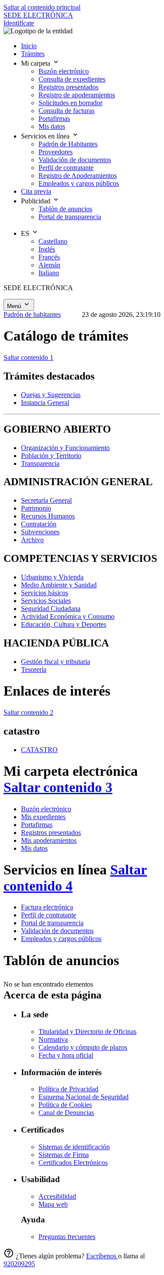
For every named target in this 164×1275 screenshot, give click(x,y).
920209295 (19, 1264)
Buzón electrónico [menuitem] (63, 71)
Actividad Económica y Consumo (68, 616)
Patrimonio (36, 508)
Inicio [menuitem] (29, 46)
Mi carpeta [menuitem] (36, 63)
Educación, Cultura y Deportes (63, 624)
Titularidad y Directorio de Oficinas (87, 1031)
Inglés (46, 249)
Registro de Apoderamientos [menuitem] (77, 175)
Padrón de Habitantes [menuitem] (68, 144)
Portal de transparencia (52, 923)
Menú (15, 306)
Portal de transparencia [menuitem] (69, 216)
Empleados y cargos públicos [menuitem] (78, 183)
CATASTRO (39, 749)
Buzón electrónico (46, 809)
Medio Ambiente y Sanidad (59, 585)
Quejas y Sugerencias (50, 394)
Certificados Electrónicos (73, 1162)
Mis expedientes (43, 816)
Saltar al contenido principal (41, 7)
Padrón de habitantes (32, 314)
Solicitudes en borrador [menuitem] (70, 103)
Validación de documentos (57, 930)
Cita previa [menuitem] (36, 191)
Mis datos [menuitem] (51, 126)
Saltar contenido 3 (57, 787)
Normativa (53, 1039)
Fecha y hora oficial (65, 1055)
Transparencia (40, 463)
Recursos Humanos (48, 516)
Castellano (52, 241)
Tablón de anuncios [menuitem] (65, 209)
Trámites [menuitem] (33, 53)
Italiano (48, 273)
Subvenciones (40, 532)
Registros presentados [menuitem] (68, 87)
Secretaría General (46, 500)
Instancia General (45, 402)
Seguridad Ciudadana (50, 608)
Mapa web (53, 1204)
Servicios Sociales (46, 600)
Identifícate (18, 23)
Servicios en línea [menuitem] (46, 136)
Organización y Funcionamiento (65, 447)
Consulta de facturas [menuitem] (66, 110)
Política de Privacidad (68, 1089)
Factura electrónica (47, 907)
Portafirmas (36, 824)
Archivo (32, 539)
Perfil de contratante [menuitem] (66, 167)
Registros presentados (51, 832)
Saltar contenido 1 (28, 357)
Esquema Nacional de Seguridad (83, 1097)
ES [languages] (26, 233)
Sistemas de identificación (74, 1147)
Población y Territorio (51, 455)
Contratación (38, 524)
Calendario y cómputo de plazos (82, 1047)
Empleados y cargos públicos (61, 938)
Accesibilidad (57, 1196)
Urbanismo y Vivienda (52, 577)
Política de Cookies (65, 1104)
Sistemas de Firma (63, 1154)
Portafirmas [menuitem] (54, 118)
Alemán (49, 265)
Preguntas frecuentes (66, 1236)
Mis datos (34, 848)
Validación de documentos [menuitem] (74, 159)
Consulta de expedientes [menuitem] (71, 79)
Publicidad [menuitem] (36, 201)
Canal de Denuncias (66, 1112)
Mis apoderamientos (49, 840)
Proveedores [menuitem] (55, 152)
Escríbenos (102, 1256)
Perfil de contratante (48, 915)
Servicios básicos (44, 593)
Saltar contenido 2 (28, 712)
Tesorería (33, 669)
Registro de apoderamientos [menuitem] (76, 95)
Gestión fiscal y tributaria (55, 661)
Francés (49, 257)
